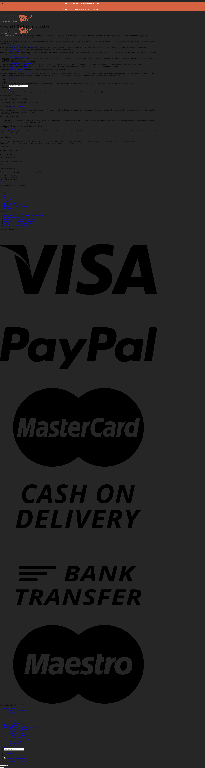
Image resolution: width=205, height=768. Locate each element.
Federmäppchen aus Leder (19, 739)
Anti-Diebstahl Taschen (18, 731)
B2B (6, 82)
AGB (6, 202)
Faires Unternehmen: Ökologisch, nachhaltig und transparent (28, 215)
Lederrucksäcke (10, 725)
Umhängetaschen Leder (18, 723)
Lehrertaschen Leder (17, 719)
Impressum (8, 196)
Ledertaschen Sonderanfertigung (17, 223)
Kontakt (7, 208)
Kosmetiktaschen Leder (18, 741)
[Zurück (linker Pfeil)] (1, 767)
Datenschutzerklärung (13, 198)
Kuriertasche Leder (16, 51)
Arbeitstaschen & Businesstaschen (22, 713)
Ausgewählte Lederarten (14, 217)
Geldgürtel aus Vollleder (18, 68)
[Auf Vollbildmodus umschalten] (5, 765)
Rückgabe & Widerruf (12, 204)
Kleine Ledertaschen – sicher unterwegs (20, 62)
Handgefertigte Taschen (17, 761)
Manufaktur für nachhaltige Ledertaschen (21, 221)
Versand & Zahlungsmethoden (16, 200)
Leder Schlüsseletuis (17, 72)
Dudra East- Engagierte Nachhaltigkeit (19, 219)
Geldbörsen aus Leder (17, 735)
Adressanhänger (15, 80)
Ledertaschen (9, 43)
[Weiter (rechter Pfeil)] (3, 767)
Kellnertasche (14, 78)
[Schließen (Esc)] (1, 765)
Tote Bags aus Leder (17, 45)
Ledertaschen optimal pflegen (16, 225)
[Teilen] (3, 765)
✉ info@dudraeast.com (9, 182)
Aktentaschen (14, 715)
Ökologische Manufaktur (17, 758)
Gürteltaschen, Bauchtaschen (20, 729)
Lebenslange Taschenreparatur (16, 206)
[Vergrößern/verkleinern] (7, 765)
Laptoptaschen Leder (17, 721)
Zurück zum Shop (16, 106)
